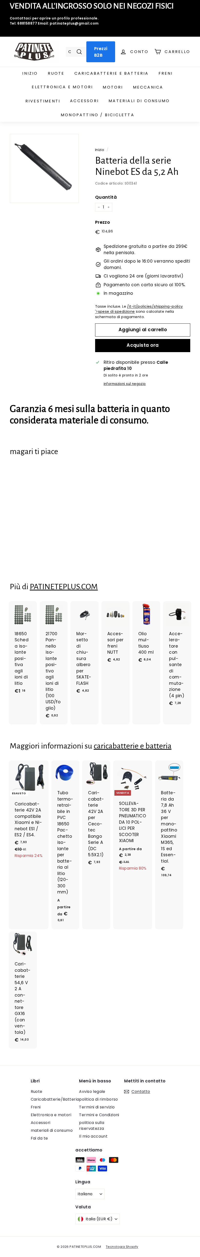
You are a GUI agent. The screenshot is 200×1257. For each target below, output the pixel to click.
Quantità (106, 197)
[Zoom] (44, 168)
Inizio (30, 73)
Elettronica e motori (62, 87)
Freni (166, 73)
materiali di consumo (139, 101)
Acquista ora (143, 345)
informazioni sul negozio (125, 384)
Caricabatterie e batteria (111, 73)
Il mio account (93, 1136)
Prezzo (102, 222)
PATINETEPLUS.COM (64, 586)
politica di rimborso (98, 1099)
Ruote (56, 73)
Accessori (84, 101)
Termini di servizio (97, 1107)
